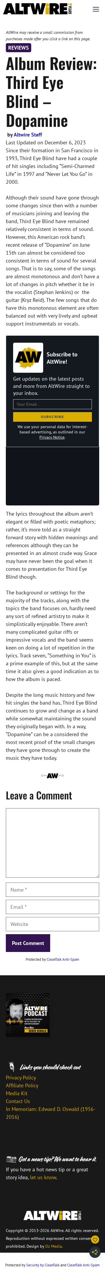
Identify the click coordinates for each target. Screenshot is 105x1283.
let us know (43, 1177)
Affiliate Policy (22, 1085)
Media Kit (16, 1093)
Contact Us (18, 1101)
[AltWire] (37, 8)
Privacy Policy (21, 1077)
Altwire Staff (28, 134)
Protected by (52, 959)
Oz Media (53, 1246)
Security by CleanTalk (43, 1265)
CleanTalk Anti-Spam (63, 959)
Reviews (18, 47)
